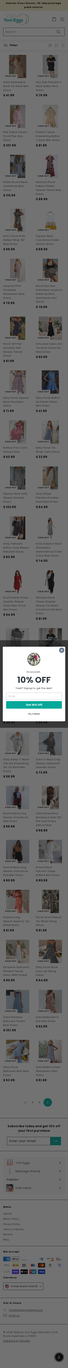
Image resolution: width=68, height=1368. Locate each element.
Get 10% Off (34, 705)
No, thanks (34, 714)
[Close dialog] (61, 650)
